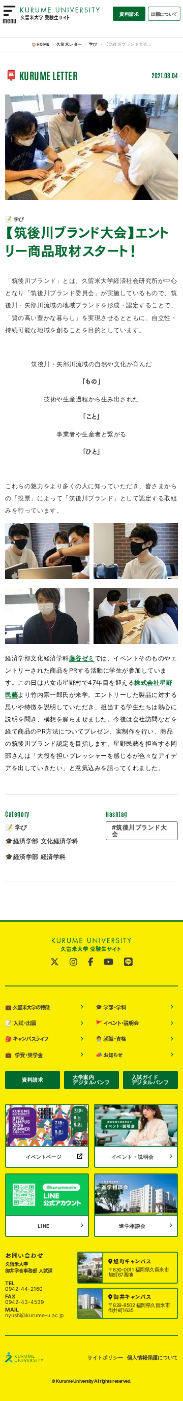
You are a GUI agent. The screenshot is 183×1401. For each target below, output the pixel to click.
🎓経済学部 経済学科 (35, 857)
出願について (164, 14)
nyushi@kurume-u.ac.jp (34, 1315)
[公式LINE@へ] (128, 962)
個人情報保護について (152, 1357)
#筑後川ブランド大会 (139, 830)
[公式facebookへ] (91, 962)
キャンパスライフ (26, 1039)
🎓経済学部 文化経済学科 (41, 841)
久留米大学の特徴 (27, 1007)
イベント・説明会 (117, 1023)
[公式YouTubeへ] (108, 962)
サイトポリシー (105, 1357)
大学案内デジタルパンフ (91, 1080)
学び (93, 44)
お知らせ (109, 1055)
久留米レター (69, 44)
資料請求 (129, 14)
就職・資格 (111, 1039)
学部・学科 (111, 1007)
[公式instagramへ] (73, 962)
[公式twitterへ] (54, 962)
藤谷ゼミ (82, 658)
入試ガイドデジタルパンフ (150, 1080)
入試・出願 (20, 1023)
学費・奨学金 (24, 1055)
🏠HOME (41, 44)
